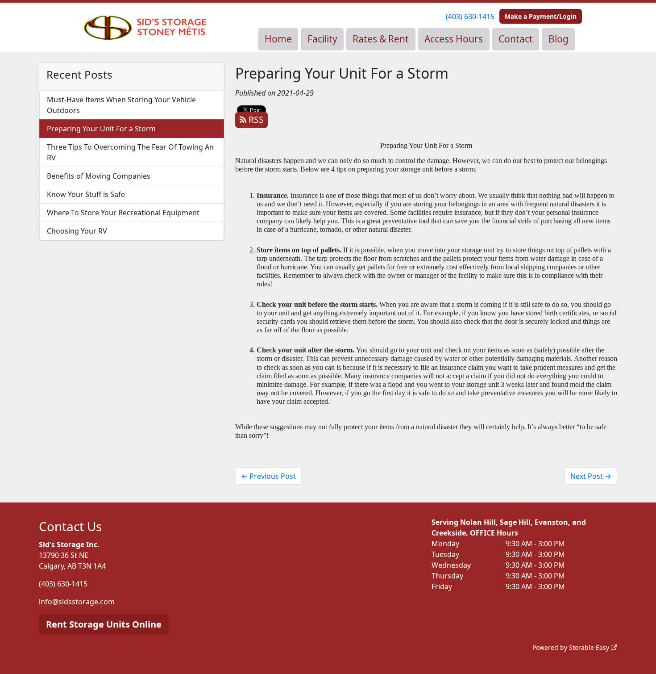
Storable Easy (590, 647)
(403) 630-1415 (470, 16)
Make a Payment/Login (541, 16)
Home (278, 39)
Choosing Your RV (77, 231)
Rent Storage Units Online (104, 624)
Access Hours (453, 39)
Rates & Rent (381, 39)
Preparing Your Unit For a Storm (101, 129)
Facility (322, 39)
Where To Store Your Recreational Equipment (123, 213)
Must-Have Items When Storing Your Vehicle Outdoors (121, 105)
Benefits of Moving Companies (98, 176)
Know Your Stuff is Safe (86, 194)
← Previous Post (268, 476)
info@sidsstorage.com (77, 602)
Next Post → (590, 476)
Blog (558, 39)
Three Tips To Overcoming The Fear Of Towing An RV (130, 152)
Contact (515, 39)
